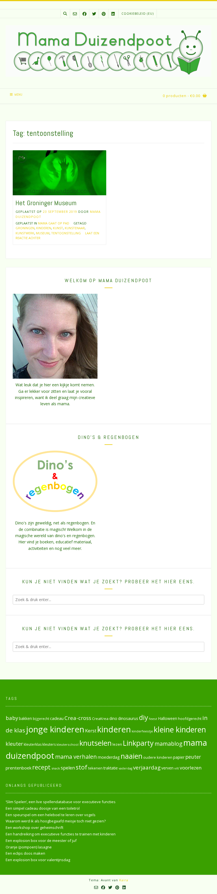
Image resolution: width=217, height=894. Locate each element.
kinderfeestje (142, 731)
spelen (68, 767)
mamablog (169, 743)
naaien (131, 756)
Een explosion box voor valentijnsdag (38, 859)
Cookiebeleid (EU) (137, 14)
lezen (117, 744)
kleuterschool (68, 744)
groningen (25, 228)
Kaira (123, 880)
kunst (58, 228)
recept (41, 767)
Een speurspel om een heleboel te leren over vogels (51, 814)
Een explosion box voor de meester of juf (41, 840)
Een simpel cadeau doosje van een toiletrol (43, 808)
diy (143, 717)
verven (167, 768)
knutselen (95, 743)
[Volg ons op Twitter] (94, 13)
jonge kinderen (55, 729)
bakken (25, 718)
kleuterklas (33, 744)
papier (179, 757)
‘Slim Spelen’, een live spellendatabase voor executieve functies (61, 801)
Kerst (90, 731)
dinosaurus (128, 718)
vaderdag (125, 768)
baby (12, 717)
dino (113, 718)
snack (55, 768)
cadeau (57, 718)
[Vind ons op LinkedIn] (113, 13)
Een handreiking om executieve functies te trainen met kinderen (61, 834)
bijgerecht (41, 718)
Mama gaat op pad (53, 223)
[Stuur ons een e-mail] (75, 13)
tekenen (95, 768)
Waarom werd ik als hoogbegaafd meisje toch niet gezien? (56, 821)
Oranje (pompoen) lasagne (29, 847)
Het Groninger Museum (46, 202)
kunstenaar (75, 228)
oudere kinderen (157, 757)
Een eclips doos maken (25, 853)
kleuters (49, 744)
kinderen (43, 228)
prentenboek (18, 768)
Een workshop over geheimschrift (34, 827)
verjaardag (146, 767)
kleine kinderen (180, 729)
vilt (176, 768)
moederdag (109, 757)
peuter (193, 757)
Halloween (167, 718)
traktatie (110, 768)
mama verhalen (76, 756)
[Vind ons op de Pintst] (103, 13)
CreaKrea (100, 718)
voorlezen (191, 767)
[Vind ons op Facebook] (84, 13)
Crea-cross (77, 717)
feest (153, 719)
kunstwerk (25, 233)
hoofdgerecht (189, 718)
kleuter (14, 743)
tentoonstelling (66, 233)
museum (42, 233)
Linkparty (138, 743)
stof (81, 767)
